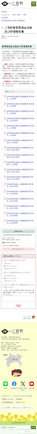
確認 (18, 305)
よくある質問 (6, 407)
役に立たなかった (10, 268)
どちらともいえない (11, 266)
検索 (34, 427)
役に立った (8, 263)
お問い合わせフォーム (18, 249)
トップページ (5, 14)
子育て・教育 (16, 14)
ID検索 (3, 427)
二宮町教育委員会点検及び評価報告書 (13, 20)
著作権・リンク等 (7, 399)
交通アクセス (27, 407)
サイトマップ (6, 395)
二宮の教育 (4, 17)
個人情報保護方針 (7, 402)
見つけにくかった (10, 281)
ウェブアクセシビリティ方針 (22, 395)
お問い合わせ (16, 407)
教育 (24, 14)
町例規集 (19, 399)
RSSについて (20, 402)
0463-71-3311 (9, 342)
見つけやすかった (10, 275)
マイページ (27, 431)
